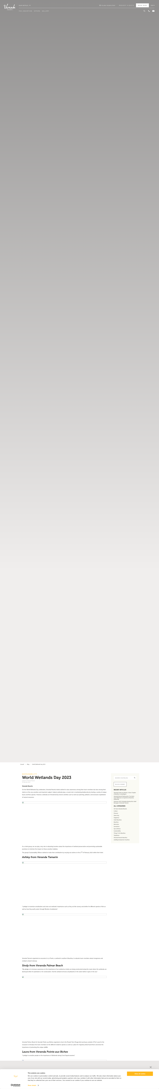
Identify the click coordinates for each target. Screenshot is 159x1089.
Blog (28, 764)
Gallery (45, 11)
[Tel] (149, 11)
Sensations (116, 826)
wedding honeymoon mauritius (122, 839)
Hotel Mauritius (118, 820)
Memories (116, 824)
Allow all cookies (140, 1074)
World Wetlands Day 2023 (38, 764)
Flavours (116, 813)
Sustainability (29, 774)
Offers (37, 11)
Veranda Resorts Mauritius (120, 837)
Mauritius (116, 822)
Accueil (22, 764)
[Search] (143, 11)
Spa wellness (117, 828)
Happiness (116, 817)
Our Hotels (23, 5)
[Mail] (153, 11)
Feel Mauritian (25, 11)
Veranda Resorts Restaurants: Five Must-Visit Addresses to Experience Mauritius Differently (124, 798)
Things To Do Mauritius (119, 833)
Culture (116, 811)
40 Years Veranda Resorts (120, 809)
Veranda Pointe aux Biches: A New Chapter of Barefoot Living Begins (125, 793)
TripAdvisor (116, 835)
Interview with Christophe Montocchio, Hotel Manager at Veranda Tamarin (125, 802)
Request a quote (126, 5)
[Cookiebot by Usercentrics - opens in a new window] (16, 1085)
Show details (32, 1085)
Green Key (116, 815)
